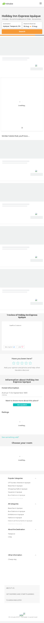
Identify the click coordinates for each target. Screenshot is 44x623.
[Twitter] (21, 608)
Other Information (15, 555)
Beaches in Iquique (15, 486)
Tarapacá (11, 534)
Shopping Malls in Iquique (17, 489)
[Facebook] (18, 608)
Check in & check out (29, 23)
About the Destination (16, 529)
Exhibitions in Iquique (16, 514)
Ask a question (22, 405)
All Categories (13, 504)
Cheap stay (12, 559)
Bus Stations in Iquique (16, 511)
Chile (10, 537)
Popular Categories (15, 478)
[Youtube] (27, 608)
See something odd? (10, 437)
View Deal (37, 69)
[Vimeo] (24, 608)
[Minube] (7, 3)
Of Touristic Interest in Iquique (19, 483)
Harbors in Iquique (15, 518)
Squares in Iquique (15, 492)
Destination (7, 23)
